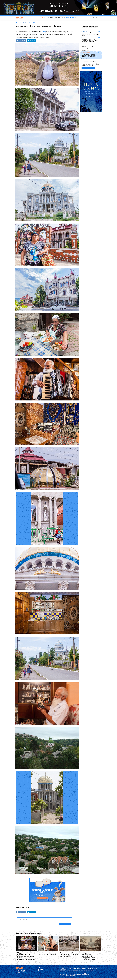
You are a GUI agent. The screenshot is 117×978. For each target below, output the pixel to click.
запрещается (62, 971)
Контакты (40, 969)
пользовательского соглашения (82, 974)
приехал (44, 31)
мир (28, 907)
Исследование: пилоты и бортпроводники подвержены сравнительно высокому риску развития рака (90, 48)
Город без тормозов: (47, 953)
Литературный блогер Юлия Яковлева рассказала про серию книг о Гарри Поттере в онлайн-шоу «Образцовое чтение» (91, 63)
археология (84, 31)
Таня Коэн (25, 22)
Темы (39, 971)
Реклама (40, 967)
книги (83, 60)
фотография (19, 22)
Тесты (63, 17)
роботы (83, 24)
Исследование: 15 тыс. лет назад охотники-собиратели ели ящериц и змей (90, 34)
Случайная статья (75, 17)
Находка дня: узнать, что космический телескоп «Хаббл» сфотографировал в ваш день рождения (90, 41)
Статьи (43, 17)
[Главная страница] (19, 18)
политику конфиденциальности (66, 975)
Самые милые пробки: (69, 954)
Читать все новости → (88, 68)
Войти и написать (65, 924)
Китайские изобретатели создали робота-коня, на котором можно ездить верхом (90, 28)
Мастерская (70, 17)
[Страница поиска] (100, 17)
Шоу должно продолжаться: (26, 957)
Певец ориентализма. (90, 956)
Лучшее (50, 17)
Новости (57, 17)
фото (83, 37)
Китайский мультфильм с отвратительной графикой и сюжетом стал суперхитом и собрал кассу (89, 56)
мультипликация (86, 52)
